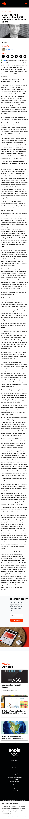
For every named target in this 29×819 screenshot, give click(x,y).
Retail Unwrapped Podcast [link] (15, 777)
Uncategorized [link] (6, 12)
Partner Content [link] (14, 781)
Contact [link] (14, 766)
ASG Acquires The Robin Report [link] (12, 686)
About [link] (14, 764)
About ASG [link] (14, 768)
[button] (3, 56)
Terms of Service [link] (14, 792)
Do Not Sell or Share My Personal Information (14, 816)
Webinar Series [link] (15, 779)
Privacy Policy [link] (14, 788)
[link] (4, 3)
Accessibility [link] (14, 790)
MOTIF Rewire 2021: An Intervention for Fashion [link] (12, 738)
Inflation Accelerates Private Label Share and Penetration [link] (14, 712)
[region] (14, 810)
